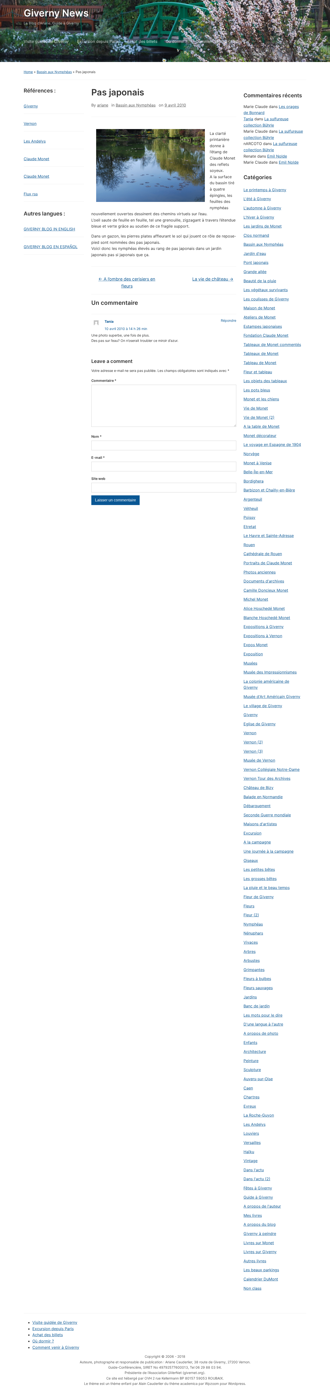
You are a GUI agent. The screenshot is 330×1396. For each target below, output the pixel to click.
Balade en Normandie (263, 796)
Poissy (249, 517)
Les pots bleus (257, 390)
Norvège (251, 453)
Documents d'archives (264, 581)
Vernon (30, 123)
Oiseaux (251, 860)
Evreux (250, 1106)
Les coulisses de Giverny (266, 299)
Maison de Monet (259, 308)
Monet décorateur (260, 435)
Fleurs (249, 906)
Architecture (255, 1051)
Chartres (251, 1097)
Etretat (250, 526)
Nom (96, 436)
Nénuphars (253, 933)
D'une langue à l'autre (263, 1024)
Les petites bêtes (259, 869)
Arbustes (252, 960)
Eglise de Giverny (260, 723)
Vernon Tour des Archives (267, 778)
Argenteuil (253, 499)
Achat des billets (142, 41)
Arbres (250, 951)
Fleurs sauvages (258, 987)
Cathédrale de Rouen (263, 553)
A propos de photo (261, 1033)
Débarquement (257, 805)
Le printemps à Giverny (265, 189)
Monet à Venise (258, 462)
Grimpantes (254, 969)
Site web (98, 478)
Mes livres (253, 1215)
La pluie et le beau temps (267, 887)
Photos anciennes (260, 572)
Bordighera (254, 481)
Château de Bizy (258, 787)
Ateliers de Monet (260, 317)
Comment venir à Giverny (219, 41)
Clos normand (256, 235)
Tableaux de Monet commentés (272, 344)
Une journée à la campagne (269, 851)
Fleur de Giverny (259, 896)
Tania (109, 321)
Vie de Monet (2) (259, 417)
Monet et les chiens (261, 399)
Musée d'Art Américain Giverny (272, 696)
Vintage (251, 1160)
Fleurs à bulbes (257, 978)
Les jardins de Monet (263, 226)
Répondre (228, 320)
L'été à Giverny (257, 198)
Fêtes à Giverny (258, 1188)
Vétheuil (251, 508)
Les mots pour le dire (263, 1015)
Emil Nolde (277, 156)
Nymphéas (253, 924)
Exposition (253, 654)
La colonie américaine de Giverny (266, 684)
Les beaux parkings (261, 1269)
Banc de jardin (257, 1006)
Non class (252, 1288)
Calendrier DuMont (261, 1279)
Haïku (249, 1151)
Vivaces (251, 942)
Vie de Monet (256, 408)
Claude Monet (36, 158)
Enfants (250, 1042)
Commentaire (103, 380)
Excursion (252, 833)
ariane (102, 105)
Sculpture (252, 1069)
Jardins (250, 997)
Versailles (252, 1142)
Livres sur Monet (259, 1242)
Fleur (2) (251, 915)
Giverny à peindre (260, 1233)
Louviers (251, 1133)
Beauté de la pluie (260, 280)
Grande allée (255, 271)
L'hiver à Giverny (259, 217)
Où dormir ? (176, 41)
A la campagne (257, 842)
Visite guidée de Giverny (46, 41)
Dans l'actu (254, 1169)
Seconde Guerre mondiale (267, 815)
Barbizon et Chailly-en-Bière (269, 490)
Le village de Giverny (263, 705)
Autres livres (255, 1260)
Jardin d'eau (255, 253)
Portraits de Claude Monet (268, 562)
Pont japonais (256, 262)
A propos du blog (260, 1224)
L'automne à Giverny (262, 208)
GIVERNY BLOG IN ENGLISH (49, 229)
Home (28, 72)
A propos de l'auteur (262, 1206)
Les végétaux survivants (266, 289)
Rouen (249, 544)
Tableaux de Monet (261, 353)
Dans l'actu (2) (257, 1178)
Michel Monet (256, 599)
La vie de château (212, 279)
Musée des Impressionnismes (270, 672)
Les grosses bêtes (260, 878)
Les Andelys (35, 141)
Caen (248, 1088)
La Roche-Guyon (259, 1115)
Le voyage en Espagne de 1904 (272, 444)
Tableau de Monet (260, 362)
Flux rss (31, 194)
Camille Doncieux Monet (266, 590)
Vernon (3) (253, 751)
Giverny (31, 106)
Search (300, 54)
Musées (250, 663)
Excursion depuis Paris (97, 41)
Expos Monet (256, 644)
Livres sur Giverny (260, 1251)
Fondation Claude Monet (266, 335)
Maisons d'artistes (260, 823)
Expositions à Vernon (263, 635)
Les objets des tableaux (265, 380)
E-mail (98, 457)
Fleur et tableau (258, 371)
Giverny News (56, 13)
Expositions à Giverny (264, 626)
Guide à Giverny (258, 1197)
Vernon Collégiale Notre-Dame (272, 769)
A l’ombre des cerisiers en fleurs (126, 282)
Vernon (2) (253, 742)
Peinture (251, 1060)
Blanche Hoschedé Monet (267, 617)
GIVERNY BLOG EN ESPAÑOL (51, 246)
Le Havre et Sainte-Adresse (269, 535)
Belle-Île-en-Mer (258, 471)
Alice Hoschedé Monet (264, 608)
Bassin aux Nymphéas (54, 72)
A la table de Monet (262, 426)
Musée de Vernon (259, 760)
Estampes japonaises (263, 326)
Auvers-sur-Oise (258, 1078)
